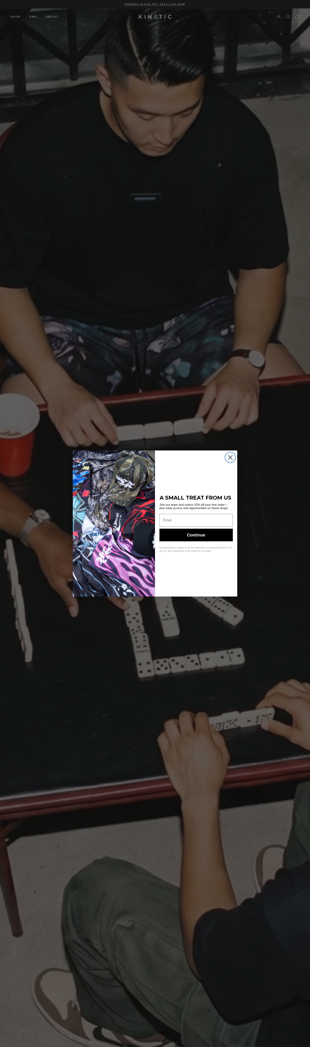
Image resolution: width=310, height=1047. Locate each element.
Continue (196, 535)
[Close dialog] (230, 457)
